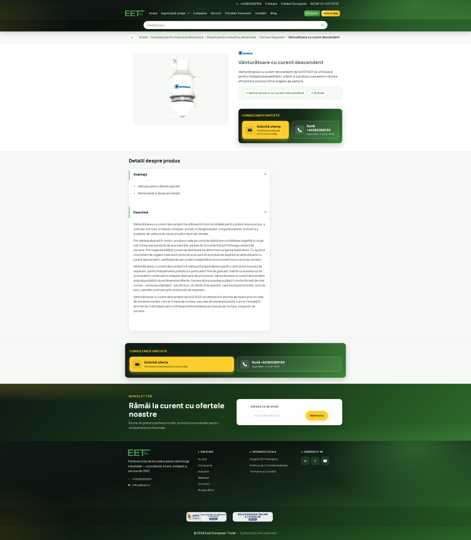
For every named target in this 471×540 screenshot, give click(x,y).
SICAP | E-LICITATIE (324, 4)
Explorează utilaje (173, 13)
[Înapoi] (132, 37)
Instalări (261, 13)
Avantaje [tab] (140, 174)
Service (216, 13)
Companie (200, 13)
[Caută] (322, 25)
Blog (274, 13)
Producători (206, 490)
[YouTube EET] (325, 461)
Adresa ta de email (265, 406)
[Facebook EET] (315, 461)
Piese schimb (331, 13)
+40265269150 (250, 4)
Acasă (153, 13)
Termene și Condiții (263, 471)
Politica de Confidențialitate (269, 465)
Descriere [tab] (140, 212)
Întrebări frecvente (238, 13)
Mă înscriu (317, 415)
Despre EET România (264, 459)
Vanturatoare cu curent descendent (275, 93)
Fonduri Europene (294, 4)
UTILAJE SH (312, 13)
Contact (271, 4)
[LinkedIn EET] (305, 461)
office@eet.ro (141, 485)
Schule (318, 93)
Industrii (203, 471)
